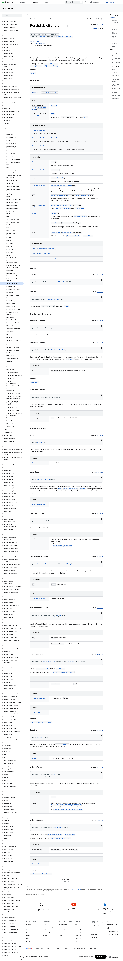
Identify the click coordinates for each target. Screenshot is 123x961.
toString (54, 213)
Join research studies (113, 934)
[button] (12, 21)
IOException (36, 712)
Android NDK (94, 937)
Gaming (45, 924)
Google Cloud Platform (78, 949)
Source (28, 933)
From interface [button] (45, 92)
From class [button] (43, 248)
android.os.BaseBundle (39, 43)
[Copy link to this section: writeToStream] (44, 820)
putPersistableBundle (58, 195)
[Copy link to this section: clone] (36, 435)
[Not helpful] (101, 19)
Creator (34, 107)
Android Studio (109, 2)
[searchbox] (12, 15)
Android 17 (78, 924)
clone (53, 162)
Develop (35, 2)
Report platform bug (112, 924)
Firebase (65, 949)
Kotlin (95, 29)
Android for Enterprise (32, 927)
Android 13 (78, 935)
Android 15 (78, 930)
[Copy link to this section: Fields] (38, 269)
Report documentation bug (113, 927)
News (28, 935)
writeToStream (56, 232)
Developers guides (96, 929)
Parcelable (68, 36)
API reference (7, 9)
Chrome (57, 949)
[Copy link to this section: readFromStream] (46, 654)
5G (43, 938)
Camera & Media (47, 933)
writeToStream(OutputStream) (63, 672)
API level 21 (100, 24)
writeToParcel (56, 223)
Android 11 (78, 941)
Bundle (33, 73)
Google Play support (112, 931)
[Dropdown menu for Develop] (40, 2)
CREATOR (54, 106)
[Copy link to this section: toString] (39, 730)
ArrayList (82, 489)
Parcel (64, 223)
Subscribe (100, 957)
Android (28, 924)
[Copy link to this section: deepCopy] (41, 472)
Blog (27, 938)
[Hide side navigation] (22, 958)
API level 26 (99, 472)
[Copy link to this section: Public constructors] (52, 314)
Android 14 (78, 933)
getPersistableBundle (58, 186)
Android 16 (78, 927)
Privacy (45, 935)
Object (34, 162)
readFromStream (56, 205)
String (69, 186)
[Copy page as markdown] (67, 25)
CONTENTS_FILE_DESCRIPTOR (62, 546)
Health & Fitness (47, 930)
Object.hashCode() (51, 66)
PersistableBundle (50, 64)
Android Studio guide (97, 926)
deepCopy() (70, 359)
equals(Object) (36, 66)
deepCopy (54, 170)
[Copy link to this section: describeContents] (47, 514)
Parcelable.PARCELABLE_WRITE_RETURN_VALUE (66, 805)
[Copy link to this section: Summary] (41, 81)
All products (92, 949)
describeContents (57, 178)
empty (85, 117)
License (34, 956)
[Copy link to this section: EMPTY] (38, 292)
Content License (76, 889)
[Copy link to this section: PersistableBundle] (47, 321)
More (46, 2)
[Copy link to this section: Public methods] (48, 429)
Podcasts (29, 941)
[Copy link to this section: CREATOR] (40, 275)
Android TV (62, 935)
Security (28, 930)
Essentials (22, 2)
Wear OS (61, 927)
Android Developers (35, 19)
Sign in (119, 2)
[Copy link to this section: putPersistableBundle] (50, 608)
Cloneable (59, 36)
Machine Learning (48, 927)
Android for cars (63, 933)
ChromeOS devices (64, 930)
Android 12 (78, 938)
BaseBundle (42, 36)
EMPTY (53, 114)
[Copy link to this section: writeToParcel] (44, 767)
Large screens (63, 924)
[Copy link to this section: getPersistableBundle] (50, 556)
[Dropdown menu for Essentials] (27, 2)
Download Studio (96, 934)
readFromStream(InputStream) (60, 838)
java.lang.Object (35, 41)
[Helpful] (98, 19)
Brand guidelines (43, 956)
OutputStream (66, 232)
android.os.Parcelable (50, 92)
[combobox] (74, 2)
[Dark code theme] (101, 280)
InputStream (67, 205)
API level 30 (99, 654)
